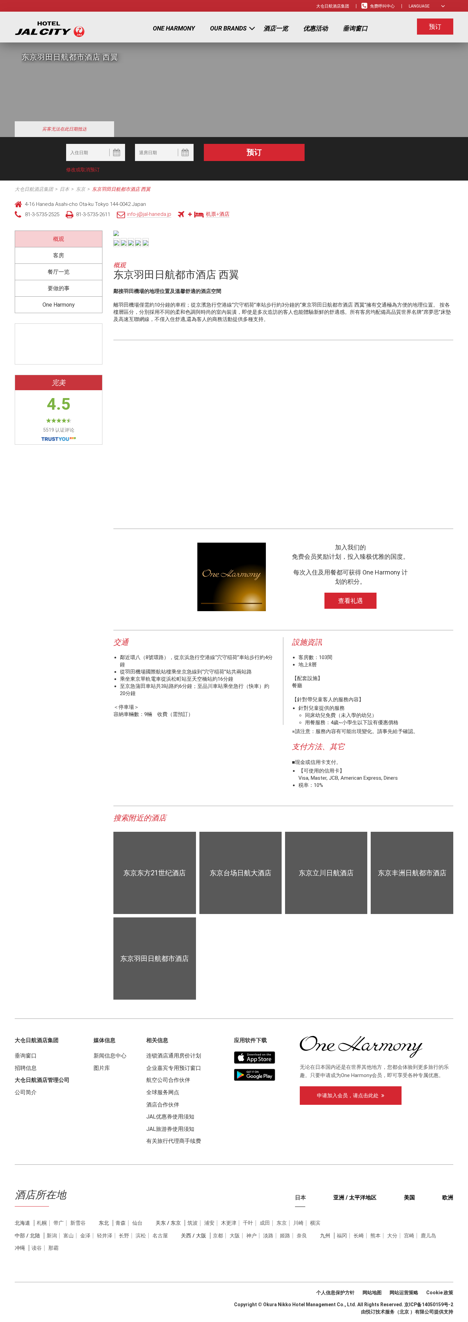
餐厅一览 (59, 272)
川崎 (298, 1223)
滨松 (141, 1236)
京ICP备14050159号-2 (428, 1304)
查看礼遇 (350, 600)
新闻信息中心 (110, 1055)
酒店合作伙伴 (162, 1104)
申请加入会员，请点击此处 (349, 1095)
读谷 (37, 1248)
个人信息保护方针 (335, 1292)
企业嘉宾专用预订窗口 (173, 1068)
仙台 (137, 1223)
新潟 (52, 1236)
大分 (392, 1236)
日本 (64, 189)
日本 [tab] (300, 1197)
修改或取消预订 (83, 169)
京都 (218, 1236)
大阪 (235, 1236)
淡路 (268, 1236)
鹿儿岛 (428, 1236)
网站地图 (372, 1292)
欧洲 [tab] (447, 1197)
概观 (58, 239)
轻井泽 (104, 1236)
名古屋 (160, 1236)
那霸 (53, 1248)
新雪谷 (78, 1223)
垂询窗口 (355, 28)
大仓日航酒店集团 (332, 6)
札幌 (42, 1223)
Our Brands (228, 28)
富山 (68, 1236)
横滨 (315, 1223)
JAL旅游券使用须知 (170, 1129)
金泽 (85, 1236)
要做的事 (59, 288)
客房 (58, 255)
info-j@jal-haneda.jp (149, 214)
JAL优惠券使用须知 (170, 1116)
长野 (124, 1236)
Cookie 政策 (439, 1292)
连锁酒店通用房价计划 (173, 1055)
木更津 (228, 1223)
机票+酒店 (218, 214)
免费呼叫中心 (382, 6)
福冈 (342, 1236)
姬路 (285, 1236)
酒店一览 (275, 28)
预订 (435, 26)
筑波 (192, 1223)
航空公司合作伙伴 (168, 1080)
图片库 (102, 1068)
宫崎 (409, 1236)
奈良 (302, 1236)
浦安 (209, 1223)
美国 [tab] (409, 1197)
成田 (265, 1223)
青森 (120, 1223)
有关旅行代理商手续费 (173, 1141)
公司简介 (26, 1092)
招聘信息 (26, 1068)
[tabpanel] (234, 1244)
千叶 (248, 1223)
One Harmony (174, 28)
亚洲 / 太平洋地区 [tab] (355, 1197)
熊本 (375, 1236)
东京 (80, 189)
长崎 (359, 1236)
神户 (251, 1236)
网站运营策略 (404, 1292)
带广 (58, 1223)
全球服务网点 (162, 1092)
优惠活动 (315, 28)
